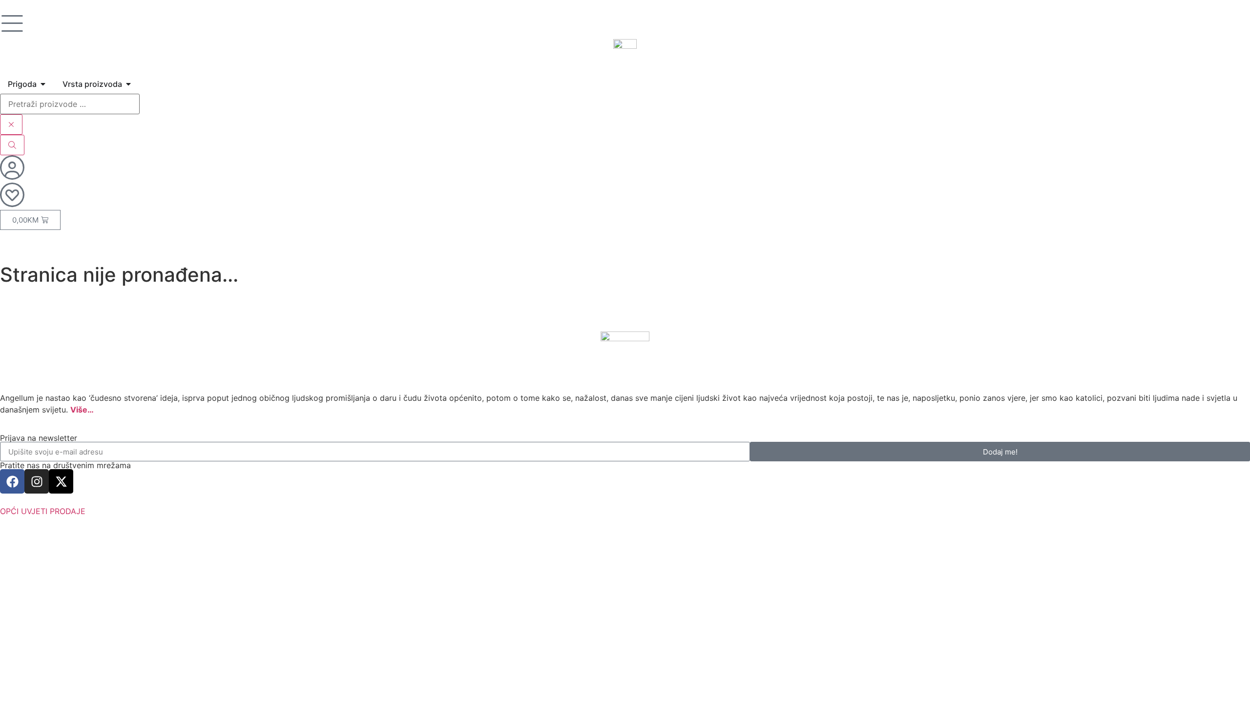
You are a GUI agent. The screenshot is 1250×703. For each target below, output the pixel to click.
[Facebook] (12, 481)
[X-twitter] (61, 481)
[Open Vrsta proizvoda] (128, 84)
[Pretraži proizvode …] (70, 104)
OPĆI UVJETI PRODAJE (42, 511)
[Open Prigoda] (43, 84)
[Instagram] (36, 481)
